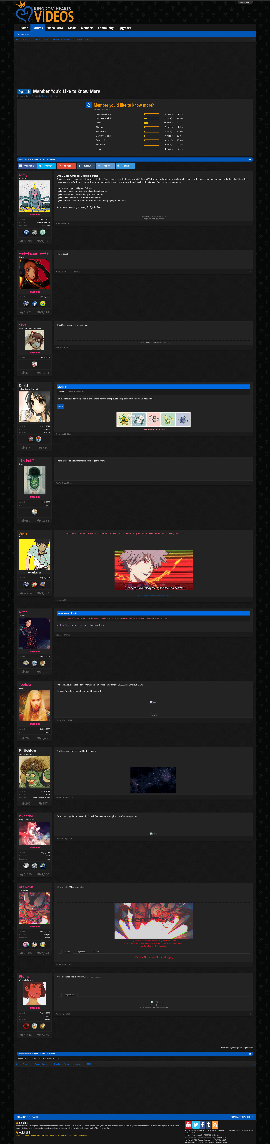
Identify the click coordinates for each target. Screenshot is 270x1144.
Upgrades (124, 27)
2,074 (45, 953)
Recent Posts (23, 33)
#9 (250, 797)
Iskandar (59, 838)
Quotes (81, 951)
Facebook (161, 595)
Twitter (152, 595)
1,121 (45, 672)
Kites (58, 635)
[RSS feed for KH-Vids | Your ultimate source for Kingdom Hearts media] (215, 1124)
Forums (38, 27)
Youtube (146, 595)
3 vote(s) (169, 113)
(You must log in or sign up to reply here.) (237, 1047)
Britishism (27, 750)
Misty (43, 96)
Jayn (58, 600)
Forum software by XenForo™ (206, 1130)
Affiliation (83, 1135)
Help (250, 1117)
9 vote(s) (169, 118)
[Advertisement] (135, 66)
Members (87, 27)
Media (72, 27)
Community (106, 27)
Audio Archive (42, 1135)
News (18, 1135)
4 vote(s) (169, 131)
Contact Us (238, 1117)
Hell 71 (47, 938)
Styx (57, 347)
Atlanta (47, 432)
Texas (47, 859)
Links (67, 951)
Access (139, 342)
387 (45, 803)
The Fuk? (59, 483)
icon (141, 1005)
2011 (30, 96)
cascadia (165, 1005)
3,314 (45, 312)
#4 (250, 434)
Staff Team (73, 1135)
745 (45, 448)
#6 (250, 600)
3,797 (45, 593)
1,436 (45, 738)
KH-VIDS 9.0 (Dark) (28, 1117)
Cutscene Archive (29, 1135)
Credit (96, 951)
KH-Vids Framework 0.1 (202, 1135)
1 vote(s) (169, 144)
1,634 (45, 373)
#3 (250, 347)
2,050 (45, 1035)
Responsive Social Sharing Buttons (198, 1142)
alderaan (46, 225)
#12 (250, 1014)
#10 (250, 838)
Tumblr (167, 595)
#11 (250, 964)
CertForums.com (221, 1142)
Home (24, 27)
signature (147, 1005)
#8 (250, 720)
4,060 (45, 874)
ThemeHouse (220, 1137)
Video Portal (55, 27)
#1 (250, 223)
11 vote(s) (168, 122)
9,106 (45, 241)
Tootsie (58, 720)
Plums (58, 1014)
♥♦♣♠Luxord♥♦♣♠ (63, 272)
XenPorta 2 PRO (23, 1058)
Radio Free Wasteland (41, 797)
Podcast (64, 1135)
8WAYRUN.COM (53, 1058)
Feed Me (140, 595)
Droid (23, 385)
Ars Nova (59, 964)
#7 (250, 635)
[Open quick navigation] (254, 39)
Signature (69, 995)
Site (156, 595)
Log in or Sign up (245, 2)
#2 (250, 272)
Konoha (47, 1019)
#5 (250, 483)
